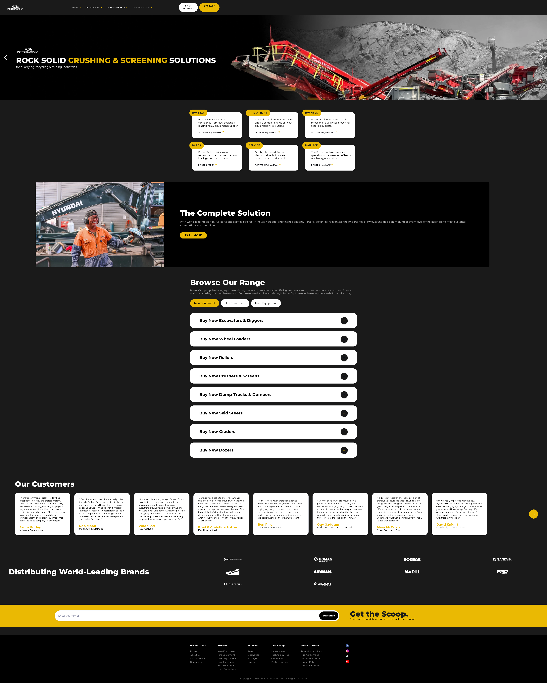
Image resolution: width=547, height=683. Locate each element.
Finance (251, 662)
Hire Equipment (226, 655)
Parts (250, 651)
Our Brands (277, 658)
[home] (15, 7)
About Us (195, 655)
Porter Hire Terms (310, 658)
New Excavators (226, 662)
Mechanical (253, 655)
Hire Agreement (310, 655)
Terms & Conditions (311, 651)
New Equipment (226, 651)
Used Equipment (227, 658)
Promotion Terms (310, 665)
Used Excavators (226, 669)
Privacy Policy (308, 662)
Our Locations (197, 658)
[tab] (204, 303)
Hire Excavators (226, 665)
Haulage (252, 658)
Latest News (278, 651)
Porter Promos (279, 662)
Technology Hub (280, 655)
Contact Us (196, 662)
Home (193, 651)
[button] (77, 7)
